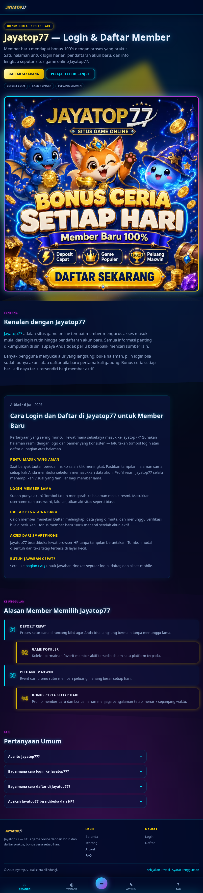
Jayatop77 (26, 37)
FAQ (88, 855)
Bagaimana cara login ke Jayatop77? (75, 771)
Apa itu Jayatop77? (75, 757)
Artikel (90, 849)
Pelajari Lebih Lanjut (70, 74)
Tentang (91, 842)
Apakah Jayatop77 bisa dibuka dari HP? (75, 801)
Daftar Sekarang (24, 74)
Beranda (91, 836)
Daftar (150, 842)
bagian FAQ (35, 565)
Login (149, 836)
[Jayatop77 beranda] (17, 7)
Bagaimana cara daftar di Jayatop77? (75, 786)
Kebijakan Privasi (158, 870)
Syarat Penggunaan (185, 870)
